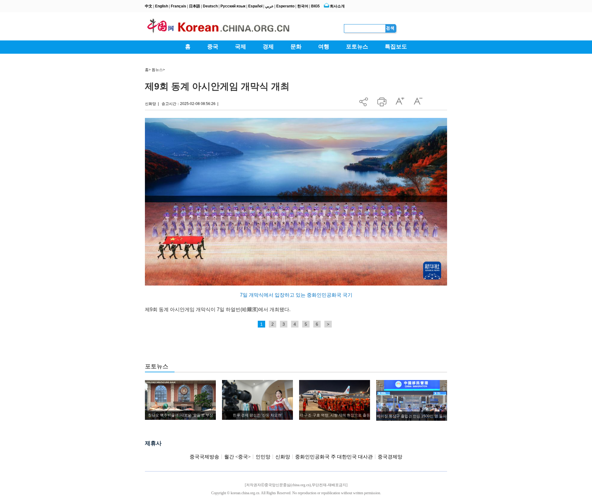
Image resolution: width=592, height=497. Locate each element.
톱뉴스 (157, 70)
